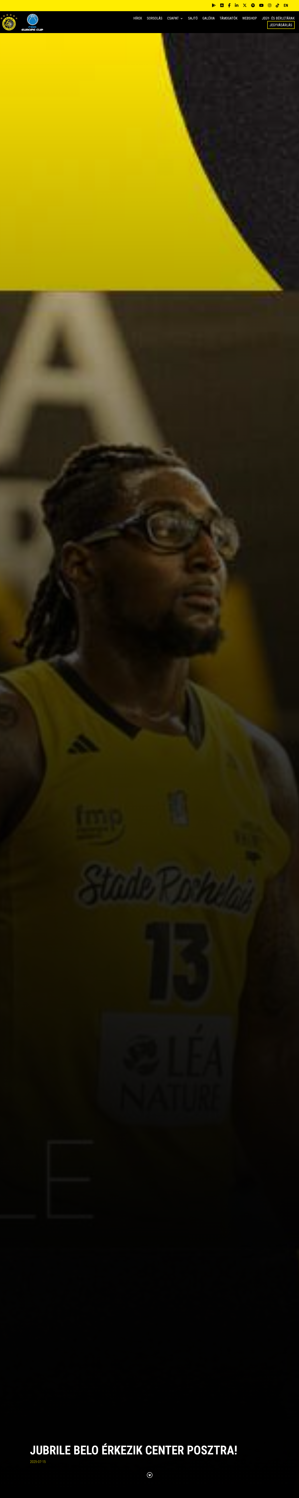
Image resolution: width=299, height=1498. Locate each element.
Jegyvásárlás (280, 25)
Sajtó (193, 18)
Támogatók (228, 18)
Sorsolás (154, 18)
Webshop (249, 18)
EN (286, 5)
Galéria (208, 18)
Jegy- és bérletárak (278, 18)
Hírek (137, 18)
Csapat (173, 18)
